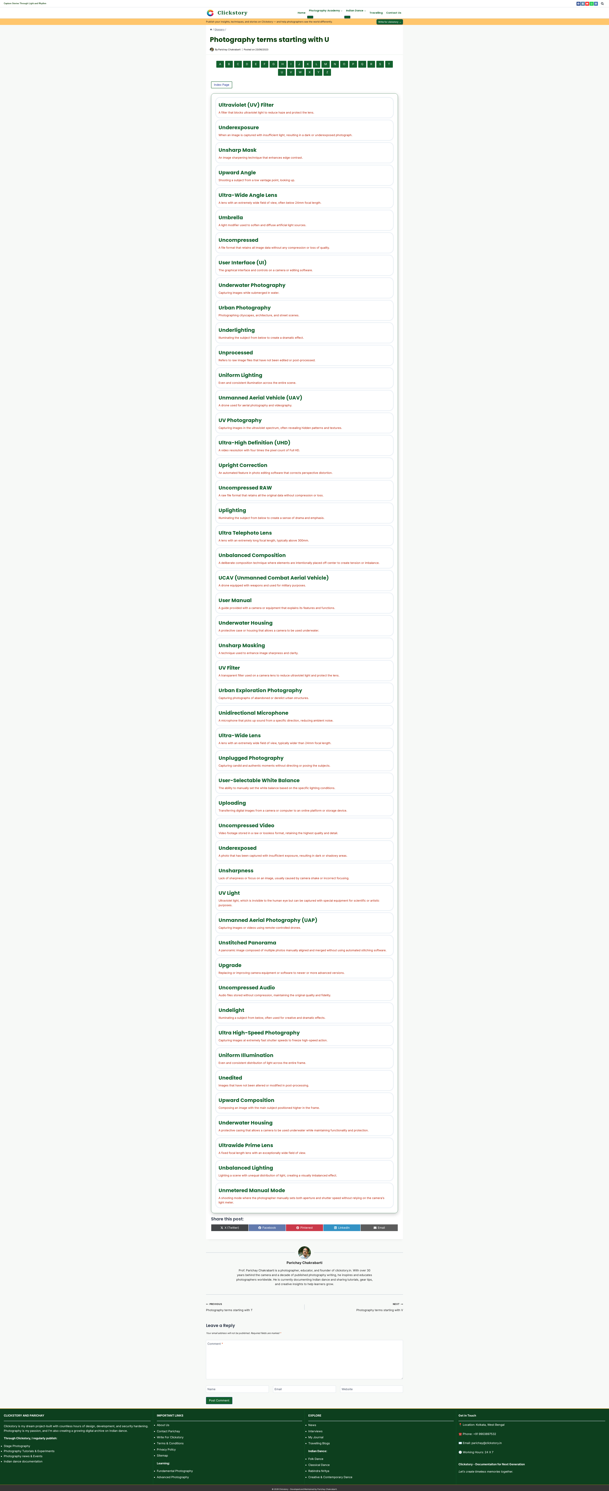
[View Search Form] (602, 4)
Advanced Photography (173, 1477)
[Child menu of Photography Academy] (310, 17)
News (312, 1425)
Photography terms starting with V (379, 1307)
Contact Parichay (168, 1431)
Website (347, 1389)
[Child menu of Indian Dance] (347, 17)
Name (211, 1389)
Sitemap (162, 1455)
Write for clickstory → (389, 21)
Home (301, 13)
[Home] (211, 29)
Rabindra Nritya (318, 1471)
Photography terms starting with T (229, 1307)
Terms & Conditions (170, 1443)
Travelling (376, 13)
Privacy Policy (166, 1449)
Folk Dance (315, 1459)
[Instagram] (583, 4)
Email (278, 1389)
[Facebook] (578, 4)
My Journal (315, 1437)
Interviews (315, 1431)
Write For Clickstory (170, 1437)
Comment (215, 1343)
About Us (163, 1425)
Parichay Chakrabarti (304, 1263)
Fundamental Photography (175, 1471)
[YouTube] (587, 4)
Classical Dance (319, 1465)
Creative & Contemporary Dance (330, 1477)
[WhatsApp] (591, 4)
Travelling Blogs (319, 1443)
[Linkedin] (596, 4)
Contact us (393, 13)
